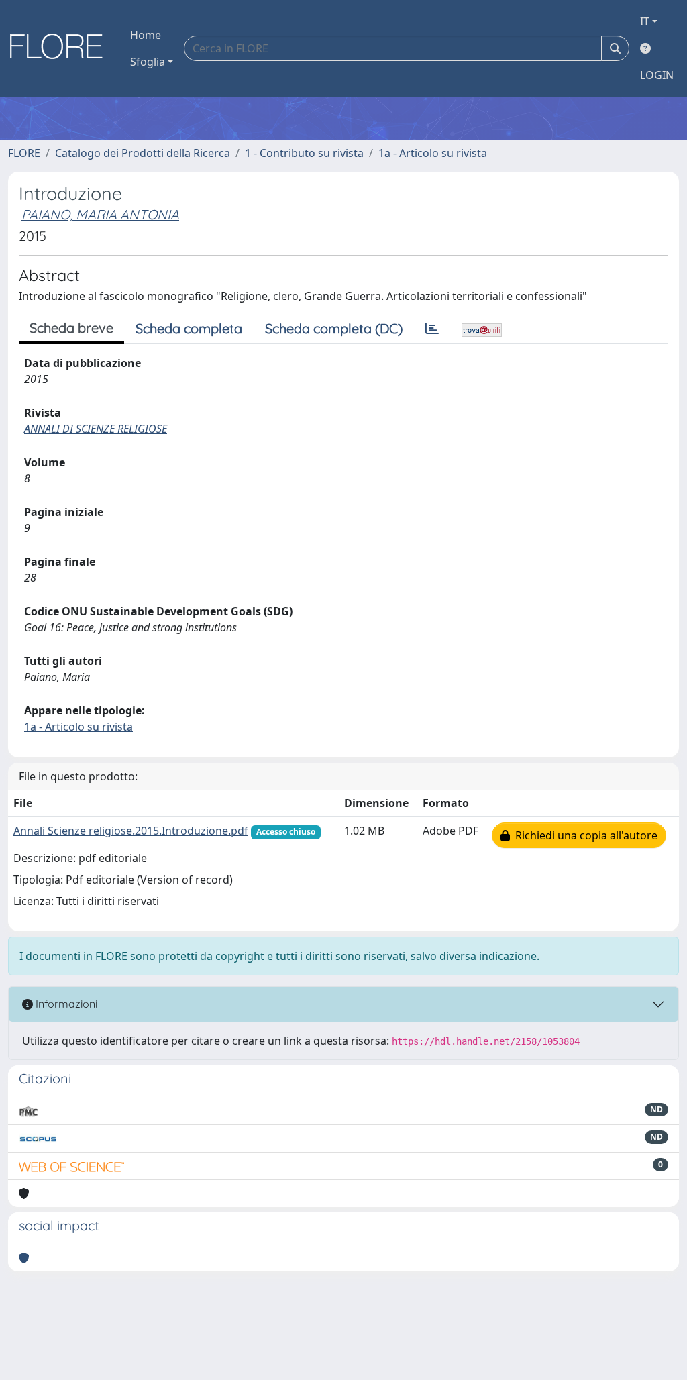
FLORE (24, 153)
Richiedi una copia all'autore (583, 835)
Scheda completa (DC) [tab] (334, 328)
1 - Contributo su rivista (304, 153)
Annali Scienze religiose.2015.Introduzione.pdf (130, 830)
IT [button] (644, 21)
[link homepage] (61, 48)
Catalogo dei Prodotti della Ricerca (142, 153)
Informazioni (65, 1003)
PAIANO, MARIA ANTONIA (100, 214)
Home (145, 35)
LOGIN (657, 75)
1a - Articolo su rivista (432, 153)
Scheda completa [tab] (189, 328)
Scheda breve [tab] (71, 327)
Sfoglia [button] (147, 61)
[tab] (432, 329)
